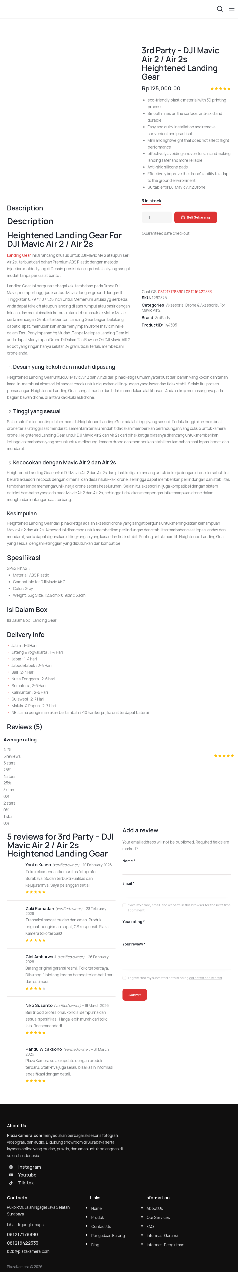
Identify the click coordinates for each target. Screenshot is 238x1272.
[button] (232, 8)
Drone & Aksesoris (201, 305)
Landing (14, 255)
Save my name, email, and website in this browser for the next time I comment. (179, 907)
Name (129, 860)
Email (128, 883)
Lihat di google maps (25, 1224)
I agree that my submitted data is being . (175, 978)
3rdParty (162, 317)
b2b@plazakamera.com (28, 1251)
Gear (26, 255)
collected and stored (205, 978)
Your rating (133, 921)
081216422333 (199, 291)
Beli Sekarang (198, 217)
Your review (133, 944)
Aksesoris (175, 305)
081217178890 (170, 291)
